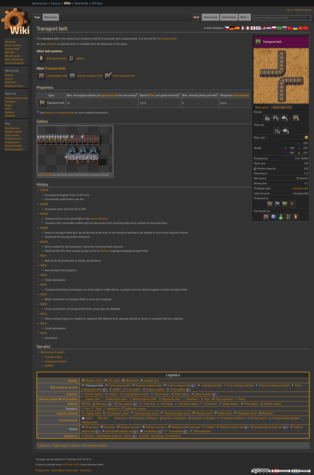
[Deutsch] (232, 27)
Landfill (210, 427)
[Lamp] (83, 418)
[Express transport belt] (72, 75)
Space (127, 435)
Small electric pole (115, 399)
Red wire (103, 418)
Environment (173, 435)
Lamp (88, 418)
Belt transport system (53, 352)
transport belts (168, 38)
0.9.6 (43, 265)
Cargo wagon (230, 403)
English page (59, 445)
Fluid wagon (251, 403)
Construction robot (117, 413)
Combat (143, 435)
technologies (240, 95)
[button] (244, 17)
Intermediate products (109, 435)
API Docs (97, 3)
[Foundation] (166, 431)
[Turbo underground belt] (292, 385)
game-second (109, 95)
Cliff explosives (202, 431)
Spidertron (113, 408)
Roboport (268, 413)
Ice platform (151, 431)
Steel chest (131, 380)
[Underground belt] (296, 216)
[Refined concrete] (143, 427)
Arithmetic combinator (145, 418)
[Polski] (274, 27)
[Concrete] (102, 427)
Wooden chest (93, 380)
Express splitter (155, 389)
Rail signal (167, 403)
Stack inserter (203, 394)
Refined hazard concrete (186, 427)
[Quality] (299, 142)
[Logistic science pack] (281, 216)
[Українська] (295, 27)
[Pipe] (202, 399)
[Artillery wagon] (262, 403)
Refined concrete (156, 427)
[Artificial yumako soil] (217, 427)
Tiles (152, 95)
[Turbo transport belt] (107, 75)
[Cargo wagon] (220, 403)
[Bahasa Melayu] (263, 27)
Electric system (48, 399)
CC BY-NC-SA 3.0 (71, 464)
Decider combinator (175, 418)
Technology (157, 435)
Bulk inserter (182, 394)
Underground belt (56, 58)
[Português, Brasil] (279, 27)
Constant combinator (233, 418)
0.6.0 (43, 284)
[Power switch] (249, 418)
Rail (87, 403)
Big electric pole (171, 399)
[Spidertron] (104, 408)
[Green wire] (111, 418)
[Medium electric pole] (130, 399)
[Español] (237, 27)
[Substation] (184, 399)
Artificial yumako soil (231, 427)
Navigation (70, 435)
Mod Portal (81, 3)
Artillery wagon (272, 403)
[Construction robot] (104, 413)
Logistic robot (93, 413)
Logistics (75, 445)
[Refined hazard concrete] (169, 427)
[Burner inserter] (83, 394)
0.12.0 (44, 227)
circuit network (98, 218)
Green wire (120, 418)
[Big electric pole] (159, 399)
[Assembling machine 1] (270, 204)
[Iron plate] (284, 117)
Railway (72, 403)
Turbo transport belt (123, 75)
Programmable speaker (285, 418)
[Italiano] (247, 27)
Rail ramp (101, 403)
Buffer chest (225, 413)
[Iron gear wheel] (275, 117)
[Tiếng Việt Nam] (300, 27)
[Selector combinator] (190, 418)
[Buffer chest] (215, 413)
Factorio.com (39, 3)
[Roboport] (260, 413)
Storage (72, 380)
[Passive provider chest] (161, 413)
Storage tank (151, 380)
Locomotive (210, 403)
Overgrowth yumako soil (268, 427)
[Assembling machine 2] (277, 204)
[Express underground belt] (256, 385)
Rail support (125, 403)
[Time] (266, 117)
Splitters (49, 365)
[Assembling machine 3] (285, 204)
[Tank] (93, 408)
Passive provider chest (177, 413)
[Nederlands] (269, 27)
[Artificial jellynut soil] (291, 427)
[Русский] (284, 27)
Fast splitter (133, 389)
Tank (98, 408)
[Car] (83, 408)
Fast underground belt (240, 385)
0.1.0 (43, 333)
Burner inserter (94, 394)
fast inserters (46, 175)
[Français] (242, 27)
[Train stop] (141, 403)
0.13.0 (44, 213)
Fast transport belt (56, 75)
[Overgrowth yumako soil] (252, 427)
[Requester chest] (235, 413)
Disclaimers (86, 470)
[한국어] (258, 27)
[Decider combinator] (161, 418)
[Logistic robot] (83, 413)
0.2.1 (43, 323)
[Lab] (274, 216)
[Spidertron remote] (122, 408)
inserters (105, 250)
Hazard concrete (130, 427)
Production (88, 435)
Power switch (258, 418)
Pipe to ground (224, 399)
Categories (44, 445)
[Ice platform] (141, 431)
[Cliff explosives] (191, 431)
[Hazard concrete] (118, 427)
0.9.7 (43, 255)
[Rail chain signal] (176, 403)
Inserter (113, 394)
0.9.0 (43, 275)
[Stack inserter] (193, 394)
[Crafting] (292, 204)
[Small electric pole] (103, 399)
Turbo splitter (177, 389)
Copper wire (92, 399)
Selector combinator (203, 418)
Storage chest (204, 413)
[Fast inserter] (152, 394)
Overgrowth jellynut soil (119, 431)
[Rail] (83, 403)
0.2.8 (43, 304)
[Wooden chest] (83, 380)
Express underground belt (274, 385)
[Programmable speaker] (270, 418)
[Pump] (236, 399)
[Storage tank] (141, 380)
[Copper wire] (83, 399)
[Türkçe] (290, 27)
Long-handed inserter (136, 394)
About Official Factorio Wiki (64, 470)
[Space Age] (255, 168)
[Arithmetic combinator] (130, 418)
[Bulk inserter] (172, 394)
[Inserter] (106, 394)
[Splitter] (288, 216)
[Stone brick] (83, 427)
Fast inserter (161, 394)
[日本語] (253, 27)
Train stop (149, 403)
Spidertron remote (135, 408)
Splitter (80, 58)
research (52, 43)
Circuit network (68, 420)
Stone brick (91, 427)
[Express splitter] (144, 389)
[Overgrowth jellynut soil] (103, 431)
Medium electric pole (144, 399)
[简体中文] (305, 27)
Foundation (175, 431)
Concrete (109, 427)
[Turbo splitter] (167, 389)
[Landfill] (203, 427)
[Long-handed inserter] (121, 394)
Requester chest (247, 413)
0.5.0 (43, 294)
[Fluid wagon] (242, 403)
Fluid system (69, 399)
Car (87, 408)
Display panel (89, 422)
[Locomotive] (201, 403)
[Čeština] (226, 27)
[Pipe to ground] (213, 399)
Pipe (207, 399)
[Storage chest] (193, 413)
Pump (241, 399)
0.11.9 (44, 241)
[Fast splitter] (124, 389)
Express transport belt (89, 75)
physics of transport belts (59, 112)
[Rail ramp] (93, 403)
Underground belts (55, 361)
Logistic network (67, 413)
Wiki (67, 3)
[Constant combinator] (219, 418)
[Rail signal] (158, 403)
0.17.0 (44, 190)
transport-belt (300, 188)
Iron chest (113, 380)
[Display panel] (303, 418)
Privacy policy (42, 470)
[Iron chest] (105, 380)
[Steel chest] (123, 380)
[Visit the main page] (16, 21)
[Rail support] (116, 403)
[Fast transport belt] (266, 216)
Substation (192, 399)
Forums (55, 3)
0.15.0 (44, 204)
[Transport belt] (296, 117)
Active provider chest (146, 413)
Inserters (72, 394)
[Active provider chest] (131, 413)
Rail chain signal (188, 403)
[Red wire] (95, 418)
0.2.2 (43, 313)
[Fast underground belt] (225, 385)
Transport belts (55, 68)
